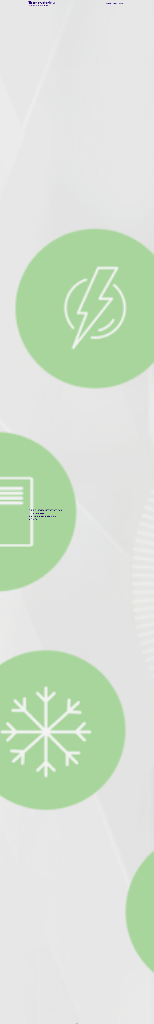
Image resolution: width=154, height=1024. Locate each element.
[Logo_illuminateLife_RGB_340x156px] (42, 3)
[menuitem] (108, 3)
